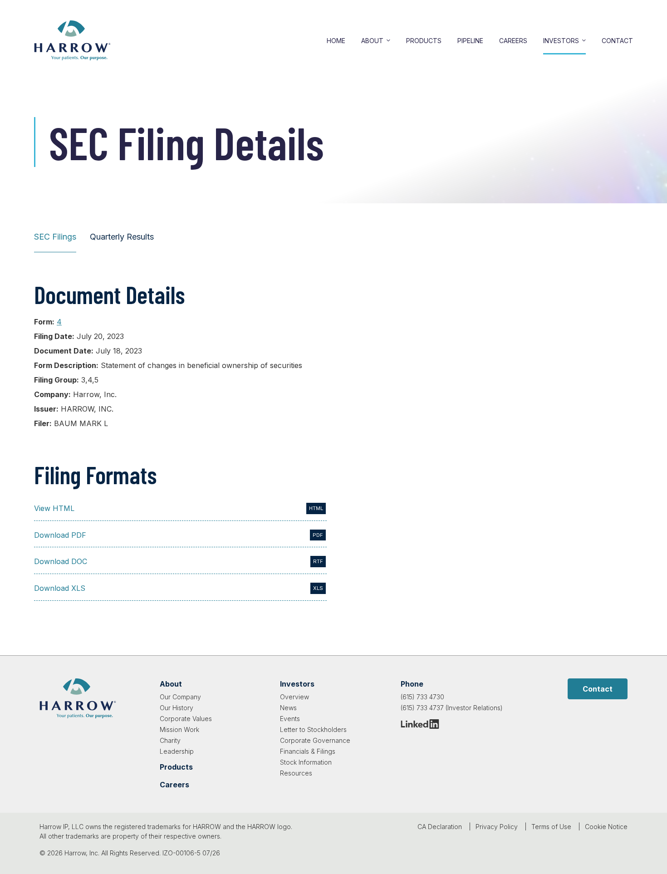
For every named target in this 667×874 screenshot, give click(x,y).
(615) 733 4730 (422, 697)
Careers (513, 40)
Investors (561, 40)
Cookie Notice (606, 826)
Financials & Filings (307, 751)
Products (423, 40)
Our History (176, 708)
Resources (296, 773)
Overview (294, 697)
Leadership (177, 751)
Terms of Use (551, 826)
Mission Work (179, 729)
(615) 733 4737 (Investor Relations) (452, 708)
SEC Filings (55, 236)
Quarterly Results (122, 236)
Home (336, 40)
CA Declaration (439, 826)
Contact (617, 40)
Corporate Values (186, 718)
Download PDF (60, 535)
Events (290, 718)
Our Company (180, 697)
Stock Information (306, 762)
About (372, 40)
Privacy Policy (497, 826)
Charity (170, 740)
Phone (412, 683)
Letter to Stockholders (313, 729)
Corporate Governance (315, 740)
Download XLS (59, 588)
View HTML (54, 508)
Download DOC (60, 561)
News (288, 708)
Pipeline (470, 40)
